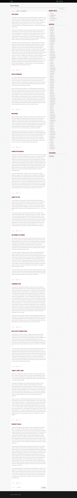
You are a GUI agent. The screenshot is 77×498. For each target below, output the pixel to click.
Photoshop (15, 14)
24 (17, 487)
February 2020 (52, 36)
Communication (16, 284)
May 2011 (52, 142)
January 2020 (52, 38)
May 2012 (52, 126)
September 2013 (53, 103)
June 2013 (52, 107)
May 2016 (52, 77)
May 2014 (52, 90)
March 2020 (52, 35)
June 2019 (52, 46)
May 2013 (52, 109)
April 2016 (52, 79)
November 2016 (52, 69)
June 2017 (52, 62)
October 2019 (52, 41)
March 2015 (52, 87)
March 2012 (52, 129)
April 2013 (52, 110)
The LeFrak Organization (30, 83)
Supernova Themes (18, 494)
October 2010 (52, 148)
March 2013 (52, 112)
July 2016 (51, 74)
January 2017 (52, 66)
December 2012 (52, 115)
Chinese (11, 1)
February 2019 (52, 52)
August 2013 (52, 104)
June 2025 (52, 27)
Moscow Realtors (21, 312)
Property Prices (16, 424)
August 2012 (52, 121)
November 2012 (52, 117)
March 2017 (52, 65)
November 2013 (52, 99)
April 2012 (52, 128)
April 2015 (52, 85)
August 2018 (52, 58)
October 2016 (52, 71)
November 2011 (52, 134)
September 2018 (53, 57)
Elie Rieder (32, 203)
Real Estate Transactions (19, 331)
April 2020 (52, 33)
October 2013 (52, 101)
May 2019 (52, 47)
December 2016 (52, 68)
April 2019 (52, 49)
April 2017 (52, 63)
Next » (20, 487)
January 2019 (52, 54)
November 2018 (52, 55)
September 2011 (53, 137)
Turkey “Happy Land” (18, 371)
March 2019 (52, 51)
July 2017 (51, 60)
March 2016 (52, 81)
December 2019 (52, 40)
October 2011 (52, 136)
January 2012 (52, 131)
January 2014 (52, 96)
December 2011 (52, 133)
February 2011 (52, 147)
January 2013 (52, 114)
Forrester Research (18, 151)
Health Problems (17, 74)
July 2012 (51, 123)
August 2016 (52, 73)
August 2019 (52, 43)
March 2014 (52, 93)
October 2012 (52, 118)
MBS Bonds (15, 114)
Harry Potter (16, 197)
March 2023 (52, 28)
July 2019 (51, 44)
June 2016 (52, 76)
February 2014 (52, 95)
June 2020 (52, 30)
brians (14, 70)
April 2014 (52, 92)
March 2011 (52, 145)
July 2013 (51, 106)
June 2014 (52, 88)
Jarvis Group (14, 5)
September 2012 (53, 120)
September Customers (18, 235)
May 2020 (52, 32)
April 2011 (52, 144)
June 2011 (52, 140)
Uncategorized (51, 156)
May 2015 (52, 84)
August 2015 (52, 82)
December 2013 (52, 98)
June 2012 (52, 125)
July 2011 (51, 139)
